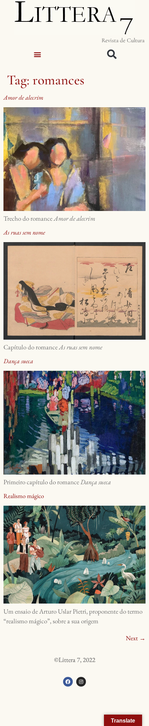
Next (136, 638)
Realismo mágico (23, 496)
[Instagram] (81, 682)
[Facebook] (68, 682)
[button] (37, 54)
